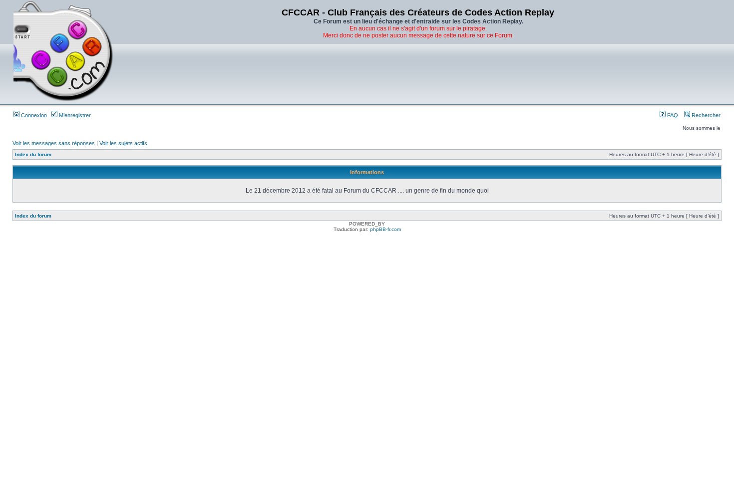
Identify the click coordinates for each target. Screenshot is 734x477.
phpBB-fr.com (385, 229)
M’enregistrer (74, 115)
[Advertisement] (418, 72)
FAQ (672, 115)
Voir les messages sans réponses (53, 143)
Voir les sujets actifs (123, 143)
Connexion (33, 115)
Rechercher (705, 115)
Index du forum (33, 154)
